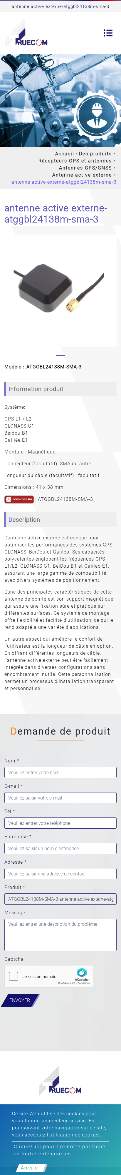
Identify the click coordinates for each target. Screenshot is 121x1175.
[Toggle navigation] (108, 33)
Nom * (11, 761)
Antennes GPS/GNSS (85, 168)
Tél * (9, 811)
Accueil (64, 154)
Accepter (30, 1168)
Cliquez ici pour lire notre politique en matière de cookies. (59, 1150)
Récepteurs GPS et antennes (75, 161)
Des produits (95, 154)
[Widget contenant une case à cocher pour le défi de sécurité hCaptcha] (48, 976)
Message (14, 912)
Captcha (14, 959)
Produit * (14, 887)
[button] (8, 297)
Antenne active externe (82, 175)
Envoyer (19, 1000)
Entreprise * (18, 837)
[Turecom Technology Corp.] (27, 32)
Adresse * (15, 862)
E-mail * (13, 786)
